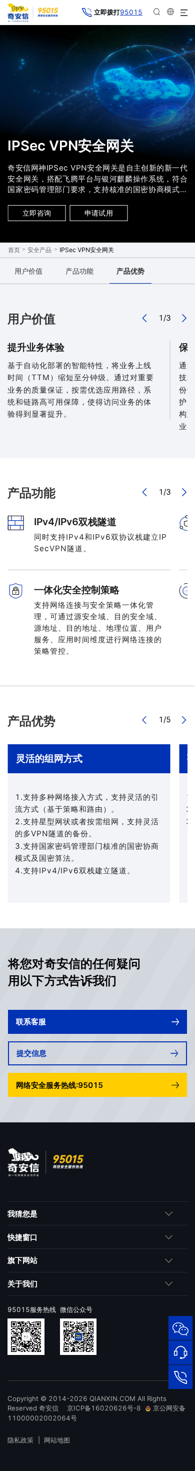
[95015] (180, 1377)
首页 (14, 250)
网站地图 (57, 1440)
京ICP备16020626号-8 (104, 1408)
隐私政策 (21, 1440)
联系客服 (31, 1021)
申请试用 (98, 213)
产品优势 (130, 271)
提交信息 (31, 1053)
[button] (145, 318)
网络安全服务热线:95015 (59, 1085)
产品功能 (80, 271)
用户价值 (28, 271)
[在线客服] (180, 1352)
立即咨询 (36, 213)
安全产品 (40, 250)
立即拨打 (118, 12)
